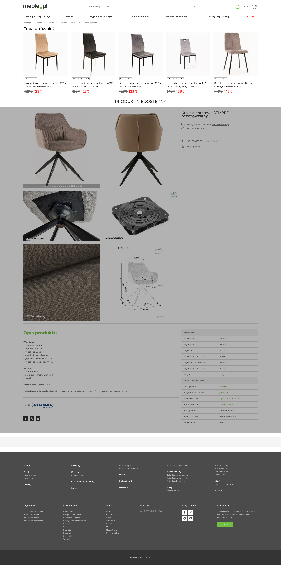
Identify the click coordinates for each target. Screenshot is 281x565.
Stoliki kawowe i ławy (82, 481)
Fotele (26, 472)
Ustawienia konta (31, 518)
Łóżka (74, 488)
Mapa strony (111, 530)
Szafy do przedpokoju (224, 484)
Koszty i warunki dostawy (74, 521)
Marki (108, 527)
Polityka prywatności (72, 514)
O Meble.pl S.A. (112, 521)
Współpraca (111, 514)
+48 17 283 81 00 (151, 511)
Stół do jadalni (173, 491)
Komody (75, 465)
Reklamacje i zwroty (72, 518)
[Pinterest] (184, 518)
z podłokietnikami (229, 398)
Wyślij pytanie (194, 146)
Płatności (67, 530)
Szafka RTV (220, 475)
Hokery (27, 484)
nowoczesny (226, 404)
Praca (108, 518)
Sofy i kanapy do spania (177, 478)
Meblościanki (126, 481)
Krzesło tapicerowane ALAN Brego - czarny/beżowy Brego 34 (233, 85)
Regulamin (68, 511)
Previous (23, 66)
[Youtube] (190, 518)
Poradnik (67, 533)
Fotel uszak (28, 478)
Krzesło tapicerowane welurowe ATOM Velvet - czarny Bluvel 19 (93, 85)
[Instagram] (190, 512)
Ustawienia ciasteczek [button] (33, 521)
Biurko (26, 465)
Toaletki (219, 490)
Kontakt (109, 511)
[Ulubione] (246, 6)
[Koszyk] (255, 6)
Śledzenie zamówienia (33, 511)
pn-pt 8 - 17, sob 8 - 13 (204, 141)
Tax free (66, 539)
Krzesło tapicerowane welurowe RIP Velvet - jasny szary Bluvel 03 (186, 85)
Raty (65, 527)
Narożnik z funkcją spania (178, 465)
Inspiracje (67, 536)
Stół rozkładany (221, 465)
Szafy (217, 481)
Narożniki (124, 487)
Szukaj (194, 6)
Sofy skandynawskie (176, 481)
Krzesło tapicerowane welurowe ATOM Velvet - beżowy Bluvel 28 (46, 85)
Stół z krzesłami (221, 468)
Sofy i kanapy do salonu (177, 475)
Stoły (169, 487)
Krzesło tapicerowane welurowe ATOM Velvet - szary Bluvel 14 (140, 85)
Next (258, 66)
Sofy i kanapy (174, 471)
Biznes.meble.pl (113, 533)
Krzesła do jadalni (78, 475)
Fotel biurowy (29, 475)
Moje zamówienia (31, 514)
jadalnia (224, 392)
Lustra (122, 474)
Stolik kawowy (221, 472)
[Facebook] (184, 512)
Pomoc (66, 524)
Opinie (109, 524)
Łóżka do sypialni (126, 465)
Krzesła (223, 386)
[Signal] (42, 404)
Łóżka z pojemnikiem (128, 468)
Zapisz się (225, 525)
